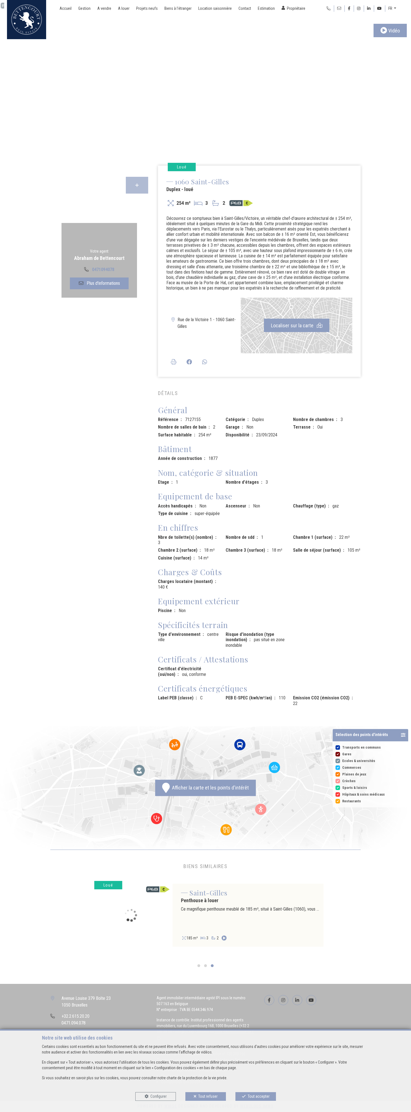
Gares (346, 754)
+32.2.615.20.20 (75, 1016)
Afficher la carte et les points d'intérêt (209, 788)
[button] (370, 735)
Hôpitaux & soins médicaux (363, 794)
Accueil (66, 8)
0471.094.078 (74, 1023)
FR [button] (390, 8)
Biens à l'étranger (178, 8)
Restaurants (351, 801)
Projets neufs (147, 8)
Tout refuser (208, 1096)
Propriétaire (296, 8)
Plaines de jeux (354, 774)
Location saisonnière (215, 8)
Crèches (349, 781)
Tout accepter (259, 1096)
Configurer (158, 1096)
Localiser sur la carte (293, 325)
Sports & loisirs (354, 788)
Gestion (84, 8)
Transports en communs (361, 747)
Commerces (351, 767)
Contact (244, 8)
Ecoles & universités (358, 761)
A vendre (104, 8)
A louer (123, 8)
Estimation (266, 8)
